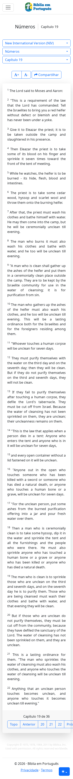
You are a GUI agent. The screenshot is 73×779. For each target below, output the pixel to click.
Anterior (29, 724)
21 (51, 724)
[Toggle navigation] (8, 7)
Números (12, 51)
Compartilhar (48, 75)
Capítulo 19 (13, 60)
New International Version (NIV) (29, 43)
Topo (14, 724)
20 (42, 724)
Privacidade (30, 770)
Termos (47, 770)
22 (60, 724)
